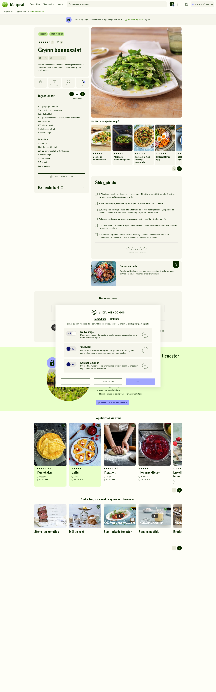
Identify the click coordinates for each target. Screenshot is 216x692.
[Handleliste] (187, 4)
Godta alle (141, 381)
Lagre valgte (108, 381)
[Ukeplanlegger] (179, 4)
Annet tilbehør (56, 34)
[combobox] (117, 4)
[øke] (82, 94)
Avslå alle (75, 381)
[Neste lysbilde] (179, 168)
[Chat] (172, 4)
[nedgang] (71, 94)
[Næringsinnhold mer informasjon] (62, 188)
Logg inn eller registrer (133, 19)
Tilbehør (43, 34)
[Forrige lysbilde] (174, 168)
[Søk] (70, 4)
